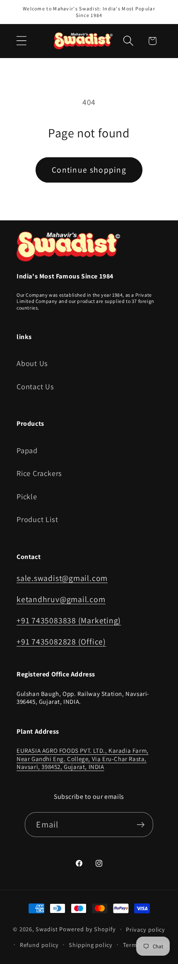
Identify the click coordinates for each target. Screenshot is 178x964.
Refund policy (39, 945)
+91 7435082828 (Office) (61, 641)
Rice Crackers (39, 473)
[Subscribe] (141, 824)
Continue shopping (89, 169)
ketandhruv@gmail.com (61, 599)
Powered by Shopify (87, 929)
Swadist (47, 929)
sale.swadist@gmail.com (62, 578)
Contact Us (35, 386)
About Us (32, 363)
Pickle (27, 496)
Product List (37, 519)
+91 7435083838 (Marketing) (69, 620)
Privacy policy (145, 929)
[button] (21, 41)
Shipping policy (91, 945)
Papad (27, 450)
